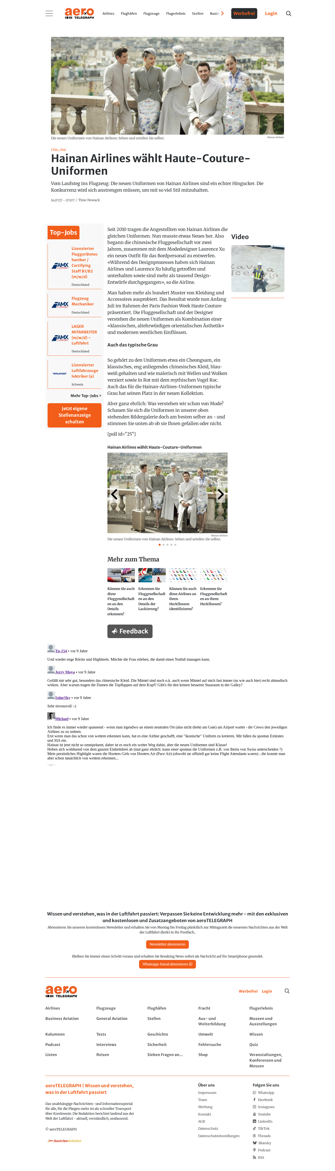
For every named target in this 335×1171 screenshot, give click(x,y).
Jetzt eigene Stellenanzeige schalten (75, 415)
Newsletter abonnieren (167, 944)
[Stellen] (167, 1021)
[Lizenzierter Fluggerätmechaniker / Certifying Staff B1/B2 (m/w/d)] (75, 266)
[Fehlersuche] (218, 1045)
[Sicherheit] (167, 1045)
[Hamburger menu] (49, 13)
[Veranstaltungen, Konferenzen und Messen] (269, 1060)
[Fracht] (218, 1008)
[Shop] (218, 1060)
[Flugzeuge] (116, 1008)
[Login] (267, 991)
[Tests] (116, 1034)
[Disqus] (167, 704)
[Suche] (287, 991)
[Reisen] (116, 1060)
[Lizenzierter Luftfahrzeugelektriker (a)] (75, 374)
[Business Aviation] (65, 1021)
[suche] (288, 13)
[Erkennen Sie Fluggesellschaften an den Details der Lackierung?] (152, 594)
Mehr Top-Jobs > (86, 395)
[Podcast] (65, 1045)
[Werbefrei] (248, 991)
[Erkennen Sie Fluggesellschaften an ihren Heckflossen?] (214, 594)
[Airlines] (65, 1008)
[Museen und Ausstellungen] (269, 1021)
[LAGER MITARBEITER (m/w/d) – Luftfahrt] (75, 339)
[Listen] (65, 1060)
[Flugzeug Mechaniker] (75, 305)
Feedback (133, 631)
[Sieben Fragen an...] (167, 1060)
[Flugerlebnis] (269, 1008)
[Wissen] (269, 1034)
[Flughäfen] (167, 1008)
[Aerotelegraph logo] (79, 13)
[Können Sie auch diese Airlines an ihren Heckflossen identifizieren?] (183, 594)
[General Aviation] (116, 1021)
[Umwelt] (218, 1034)
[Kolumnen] (65, 1034)
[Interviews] (116, 1045)
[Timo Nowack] (89, 200)
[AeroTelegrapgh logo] (61, 991)
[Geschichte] (167, 1034)
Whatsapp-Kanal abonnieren (165, 964)
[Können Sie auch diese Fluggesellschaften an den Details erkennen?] (121, 594)
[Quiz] (269, 1045)
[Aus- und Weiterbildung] (218, 1021)
